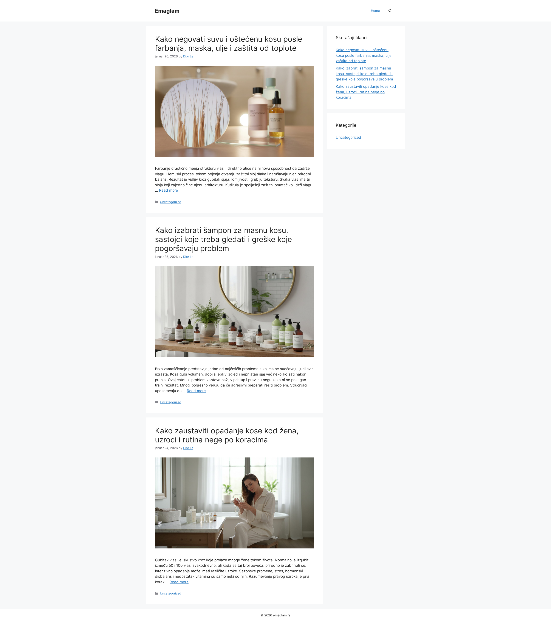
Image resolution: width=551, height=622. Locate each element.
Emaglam (167, 11)
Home (375, 11)
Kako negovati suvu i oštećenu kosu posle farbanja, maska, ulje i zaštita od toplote (228, 43)
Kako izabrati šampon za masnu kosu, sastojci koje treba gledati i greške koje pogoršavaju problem (223, 239)
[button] (390, 10)
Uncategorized (170, 202)
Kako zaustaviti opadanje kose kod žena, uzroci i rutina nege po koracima (227, 435)
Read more (168, 190)
